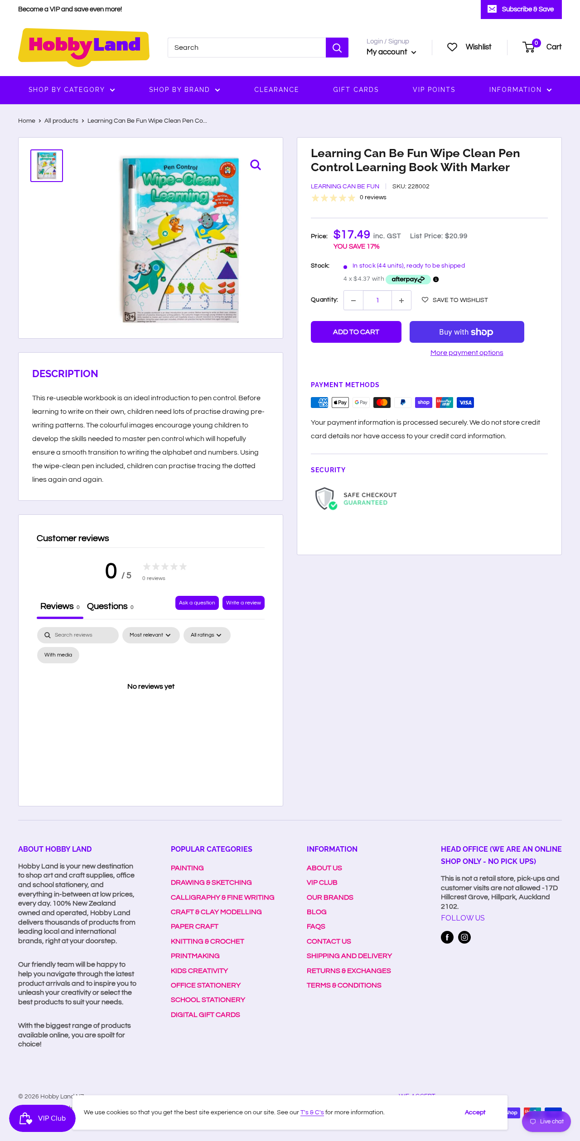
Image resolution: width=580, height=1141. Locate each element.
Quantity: (324, 300)
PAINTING (187, 868)
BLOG (317, 912)
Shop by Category (67, 89)
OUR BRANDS (330, 897)
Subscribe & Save (528, 9)
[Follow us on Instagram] (464, 937)
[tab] (110, 607)
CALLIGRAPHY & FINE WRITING (223, 897)
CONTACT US (329, 941)
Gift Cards (356, 89)
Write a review (243, 603)
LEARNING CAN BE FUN (345, 187)
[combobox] (247, 48)
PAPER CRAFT (194, 926)
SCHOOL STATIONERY (208, 999)
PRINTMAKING (195, 955)
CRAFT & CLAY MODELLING (216, 912)
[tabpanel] (151, 707)
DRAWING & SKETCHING (211, 882)
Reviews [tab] (60, 606)
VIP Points (434, 89)
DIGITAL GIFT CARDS (205, 1014)
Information (515, 89)
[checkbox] (58, 655)
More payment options (466, 353)
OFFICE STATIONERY (206, 985)
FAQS (316, 926)
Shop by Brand (179, 89)
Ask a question (197, 603)
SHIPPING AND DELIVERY (349, 955)
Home (26, 121)
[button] (455, 300)
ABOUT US (324, 868)
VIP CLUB (322, 882)
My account (388, 52)
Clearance (276, 89)
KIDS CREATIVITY (199, 970)
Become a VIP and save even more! (70, 9)
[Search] (337, 48)
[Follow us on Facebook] (447, 937)
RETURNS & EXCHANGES (349, 970)
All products (61, 121)
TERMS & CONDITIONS (344, 985)
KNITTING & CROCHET (207, 941)
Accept (475, 1112)
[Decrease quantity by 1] (353, 300)
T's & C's (312, 1112)
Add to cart (356, 332)
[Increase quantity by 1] (401, 300)
